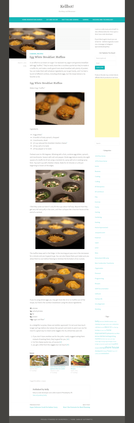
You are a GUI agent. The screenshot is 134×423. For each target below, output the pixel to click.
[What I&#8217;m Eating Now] (39, 360)
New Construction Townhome (104, 263)
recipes (43, 381)
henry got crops (103, 330)
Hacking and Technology (103, 20)
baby (97, 321)
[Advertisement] (107, 108)
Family (97, 207)
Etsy (96, 197)
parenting (111, 344)
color (110, 324)
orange (96, 344)
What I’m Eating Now (36, 367)
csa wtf (102, 327)
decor (107, 327)
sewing (101, 348)
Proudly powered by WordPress (54, 419)
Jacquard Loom (100, 232)
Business (97, 171)
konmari (103, 339)
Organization (99, 268)
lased (96, 243)
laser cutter (110, 339)
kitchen (102, 336)
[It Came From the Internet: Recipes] (80, 360)
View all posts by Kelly (40, 395)
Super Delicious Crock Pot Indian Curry (43, 406)
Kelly (24, 66)
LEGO (96, 248)
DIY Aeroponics (99, 187)
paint (107, 344)
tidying (104, 351)
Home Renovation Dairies (32, 20)
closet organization (104, 324)
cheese (115, 321)
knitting (108, 336)
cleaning (97, 324)
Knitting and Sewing (70, 20)
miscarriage (98, 341)
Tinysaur (109, 351)
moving (103, 341)
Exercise (97, 202)
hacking (97, 330)
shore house (112, 347)
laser (106, 339)
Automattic (88, 419)
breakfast (38, 381)
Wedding (98, 309)
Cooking (33, 54)
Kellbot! (67, 6)
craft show (98, 327)
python (116, 344)
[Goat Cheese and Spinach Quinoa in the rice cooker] (59, 360)
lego (114, 339)
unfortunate (98, 353)
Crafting (97, 181)
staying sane (99, 351)
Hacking (97, 222)
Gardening (98, 217)
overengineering (102, 344)
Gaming (86, 20)
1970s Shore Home (101, 161)
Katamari (98, 238)
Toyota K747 (114, 351)
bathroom (102, 321)
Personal (98, 273)
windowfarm (105, 353)
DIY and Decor (52, 20)
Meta (96, 253)
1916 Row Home (100, 156)
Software (98, 294)
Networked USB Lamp (102, 258)
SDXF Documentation (101, 289)
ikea (115, 333)
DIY (111, 327)
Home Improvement (101, 227)
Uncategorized (99, 304)
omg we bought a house (110, 341)
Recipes (40, 54)
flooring (116, 327)
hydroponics (110, 333)
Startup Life (98, 299)
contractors (115, 324)
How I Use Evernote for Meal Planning (76, 406)
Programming (99, 278)
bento (97, 166)
